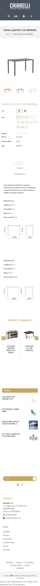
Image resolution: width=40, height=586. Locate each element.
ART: (3, 146)
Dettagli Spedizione (20, 174)
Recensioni (20, 168)
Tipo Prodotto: (7, 141)
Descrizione (19, 162)
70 (19, 111)
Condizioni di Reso (9, 542)
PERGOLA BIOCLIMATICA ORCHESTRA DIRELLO (10, 423)
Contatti (5, 546)
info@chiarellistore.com (13, 518)
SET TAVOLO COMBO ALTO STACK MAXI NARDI (11, 435)
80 (25, 111)
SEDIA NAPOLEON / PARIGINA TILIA (8, 398)
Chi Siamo (6, 535)
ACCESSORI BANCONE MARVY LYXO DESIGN (10, 349)
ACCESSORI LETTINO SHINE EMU (29, 348)
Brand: (4, 137)
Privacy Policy (7, 539)
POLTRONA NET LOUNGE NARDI (10, 410)
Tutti (7, 34)
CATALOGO (6, 550)
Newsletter (6, 532)
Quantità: (4, 133)
